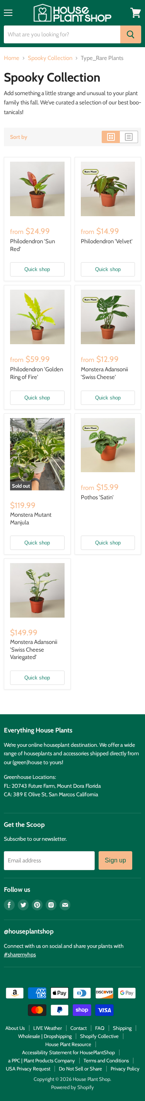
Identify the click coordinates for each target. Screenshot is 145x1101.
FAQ (99, 1028)
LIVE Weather (47, 1028)
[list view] (129, 137)
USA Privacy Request (28, 1068)
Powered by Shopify (72, 1087)
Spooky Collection (50, 58)
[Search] (130, 34)
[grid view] (111, 137)
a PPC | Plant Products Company (41, 1060)
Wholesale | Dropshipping (45, 1036)
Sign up (115, 860)
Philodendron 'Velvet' (107, 241)
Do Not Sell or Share (80, 1068)
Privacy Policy (125, 1068)
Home (11, 58)
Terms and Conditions (106, 1060)
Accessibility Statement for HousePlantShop (68, 1052)
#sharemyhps (20, 954)
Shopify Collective (99, 1036)
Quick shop (37, 269)
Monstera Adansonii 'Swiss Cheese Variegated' (33, 649)
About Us (15, 1028)
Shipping (122, 1028)
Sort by (18, 137)
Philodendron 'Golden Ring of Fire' (36, 373)
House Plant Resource (68, 1044)
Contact (78, 1028)
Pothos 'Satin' (97, 497)
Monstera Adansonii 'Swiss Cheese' (104, 373)
